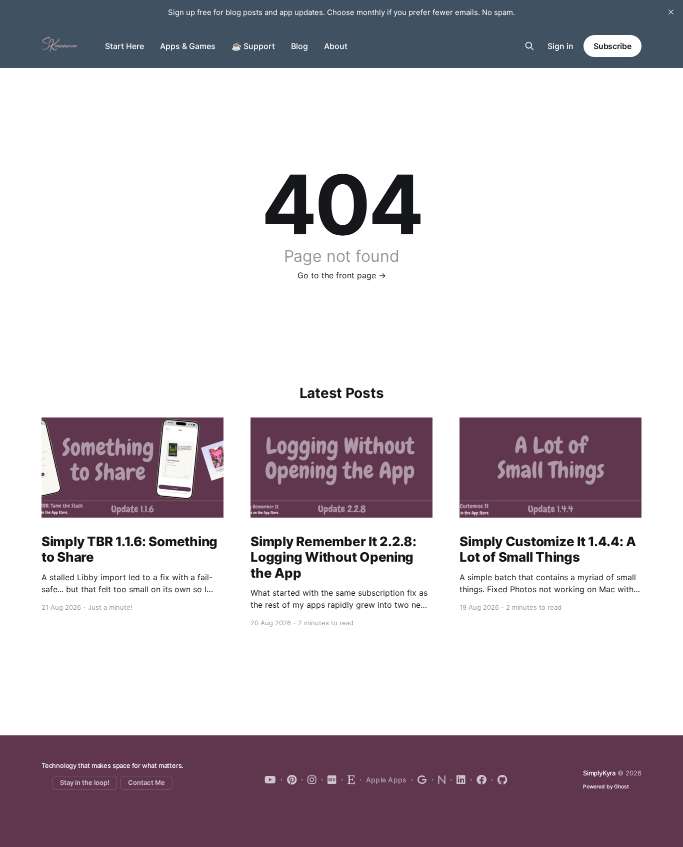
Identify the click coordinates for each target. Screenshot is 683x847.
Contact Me (146, 782)
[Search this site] (530, 46)
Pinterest (288, 779)
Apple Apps (386, 779)
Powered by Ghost (606, 786)
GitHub (499, 779)
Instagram (309, 779)
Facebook (478, 779)
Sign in (561, 46)
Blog (299, 46)
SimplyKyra (599, 773)
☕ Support (253, 46)
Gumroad (419, 779)
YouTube (270, 779)
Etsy (348, 779)
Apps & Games (188, 46)
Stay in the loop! (85, 782)
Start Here (124, 46)
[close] (671, 12)
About (336, 46)
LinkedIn (458, 779)
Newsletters (439, 779)
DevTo (329, 779)
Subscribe (613, 46)
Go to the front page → (342, 275)
